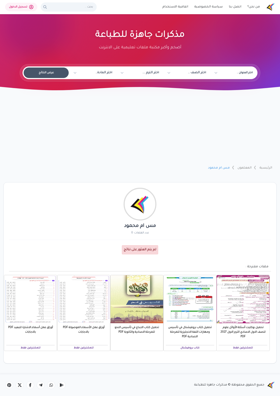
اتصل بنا (235, 7)
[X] (20, 385)
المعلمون (245, 168)
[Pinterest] (9, 385)
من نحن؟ (253, 7)
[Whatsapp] (51, 385)
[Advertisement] (140, 129)
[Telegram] (41, 385)
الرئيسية (265, 168)
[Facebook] (30, 385)
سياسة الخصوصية (208, 7)
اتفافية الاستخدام (175, 7)
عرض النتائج (46, 72)
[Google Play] (62, 385)
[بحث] (45, 7)
